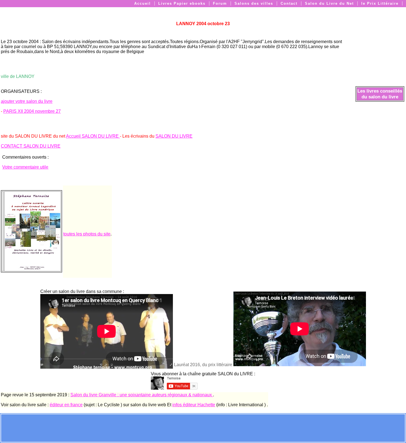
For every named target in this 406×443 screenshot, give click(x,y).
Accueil (142, 3)
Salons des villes (253, 3)
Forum (220, 3)
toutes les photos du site (86, 234)
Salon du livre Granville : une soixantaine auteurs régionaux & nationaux (141, 394)
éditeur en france (66, 404)
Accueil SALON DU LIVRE (93, 136)
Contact (289, 3)
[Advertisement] (203, 427)
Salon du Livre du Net (329, 3)
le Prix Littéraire (380, 3)
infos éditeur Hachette (193, 404)
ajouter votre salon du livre (26, 101)
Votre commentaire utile (25, 167)
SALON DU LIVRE (174, 136)
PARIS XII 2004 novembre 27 (32, 111)
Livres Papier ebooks (181, 3)
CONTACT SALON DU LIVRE (30, 146)
